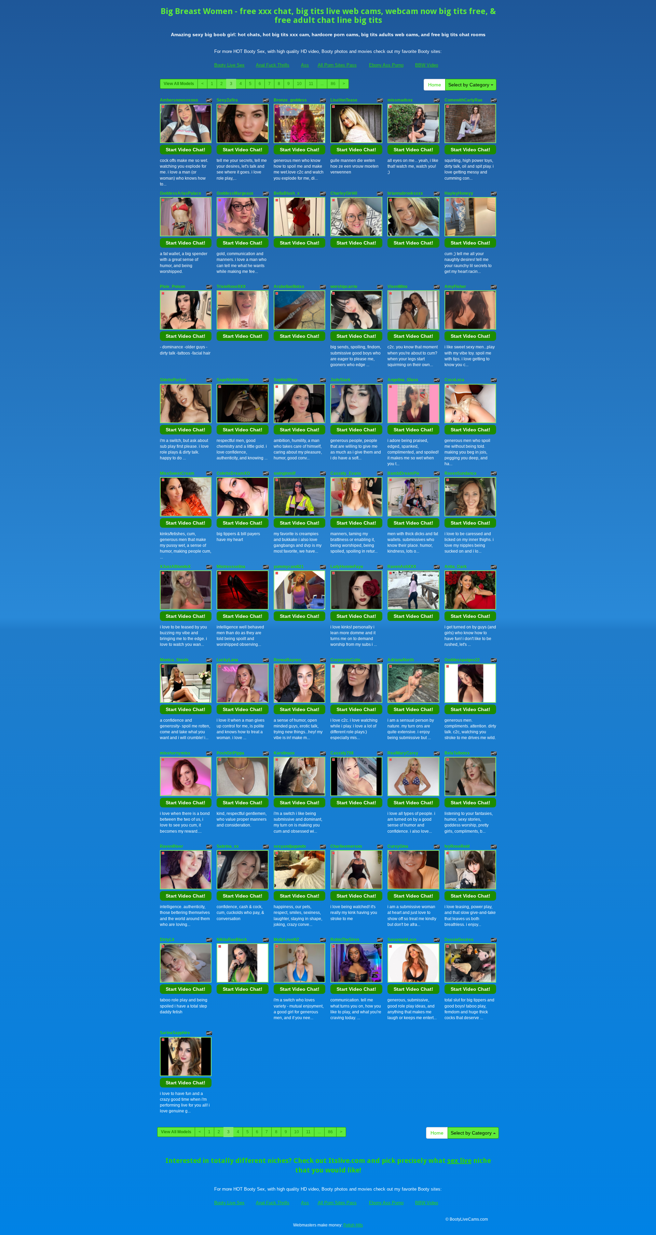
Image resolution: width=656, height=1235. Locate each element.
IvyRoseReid (457, 846)
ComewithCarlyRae (463, 100)
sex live (459, 1160)
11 (311, 83)
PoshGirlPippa (230, 753)
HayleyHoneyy (459, 193)
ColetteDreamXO (233, 473)
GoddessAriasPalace (180, 193)
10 (299, 83)
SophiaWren (285, 379)
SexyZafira (227, 100)
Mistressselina (231, 566)
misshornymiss (175, 753)
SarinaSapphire (175, 1032)
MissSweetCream (177, 473)
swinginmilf (285, 473)
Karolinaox (284, 753)
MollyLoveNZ (286, 939)
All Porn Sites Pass (337, 65)
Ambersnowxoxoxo (179, 100)
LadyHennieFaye (346, 566)
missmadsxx (400, 100)
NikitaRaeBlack (232, 939)
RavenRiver (171, 846)
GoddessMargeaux (235, 193)
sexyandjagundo (290, 846)
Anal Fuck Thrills (272, 65)
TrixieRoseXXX (231, 286)
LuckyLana (227, 659)
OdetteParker (173, 379)
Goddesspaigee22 (462, 659)
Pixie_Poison (172, 286)
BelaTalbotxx (457, 753)
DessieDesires (459, 939)
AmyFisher (455, 286)
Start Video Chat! (185, 149)
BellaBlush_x (287, 193)
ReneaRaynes (287, 659)
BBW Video (426, 65)
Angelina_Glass (402, 379)
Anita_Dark (456, 566)
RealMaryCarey (402, 753)
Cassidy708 (342, 753)
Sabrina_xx (228, 846)
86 (333, 83)
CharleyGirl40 (343, 193)
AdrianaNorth (400, 659)
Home (434, 84)
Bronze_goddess (290, 100)
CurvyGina (397, 846)
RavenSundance (461, 473)
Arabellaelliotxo (289, 286)
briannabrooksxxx (405, 193)
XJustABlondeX (175, 566)
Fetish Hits (353, 1225)
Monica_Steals (174, 659)
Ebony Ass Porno (386, 65)
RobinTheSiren (344, 939)
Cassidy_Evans (345, 473)
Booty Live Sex (229, 65)
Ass (305, 65)
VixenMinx (397, 286)
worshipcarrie (343, 286)
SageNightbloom (233, 379)
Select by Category (469, 84)
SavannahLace (401, 939)
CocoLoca (454, 379)
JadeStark (340, 379)
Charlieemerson (346, 846)
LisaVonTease (343, 100)
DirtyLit (167, 939)
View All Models (179, 83)
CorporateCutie (345, 659)
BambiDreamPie (403, 473)
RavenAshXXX (401, 566)
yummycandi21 (289, 566)
